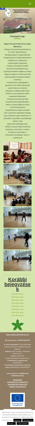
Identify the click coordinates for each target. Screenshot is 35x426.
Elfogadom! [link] (17, 420)
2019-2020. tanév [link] (17, 309)
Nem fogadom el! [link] (28, 420)
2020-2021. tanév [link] (17, 306)
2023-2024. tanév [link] (17, 297)
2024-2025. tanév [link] (17, 294)
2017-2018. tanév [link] (17, 315)
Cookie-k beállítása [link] (22, 423)
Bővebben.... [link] (11, 423)
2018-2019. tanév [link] (17, 312)
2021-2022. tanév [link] (17, 303)
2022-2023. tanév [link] (17, 300)
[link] (18, 400)
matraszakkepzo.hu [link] (13, 373)
